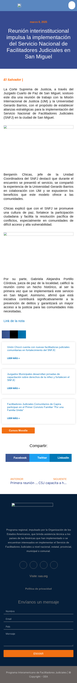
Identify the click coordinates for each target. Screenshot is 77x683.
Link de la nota (14, 321)
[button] (71, 5)
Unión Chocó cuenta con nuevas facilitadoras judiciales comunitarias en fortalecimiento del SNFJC (38, 349)
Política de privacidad (38, 588)
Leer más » (13, 358)
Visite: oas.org (39, 576)
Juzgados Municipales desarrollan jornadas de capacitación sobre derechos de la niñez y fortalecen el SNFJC (38, 377)
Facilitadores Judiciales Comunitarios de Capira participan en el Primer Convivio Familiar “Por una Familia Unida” (35, 407)
